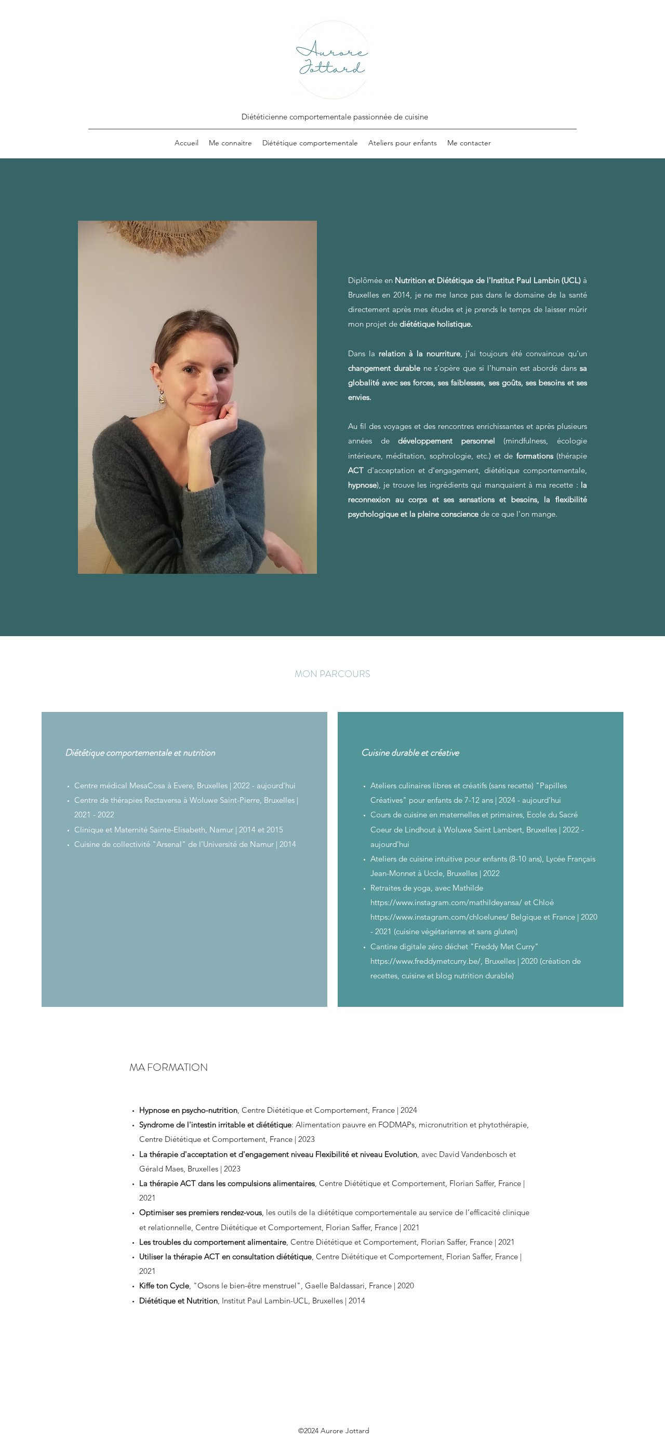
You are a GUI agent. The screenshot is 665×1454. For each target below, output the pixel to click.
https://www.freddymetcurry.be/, (426, 961)
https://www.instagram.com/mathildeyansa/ (446, 902)
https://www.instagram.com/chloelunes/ (439, 917)
